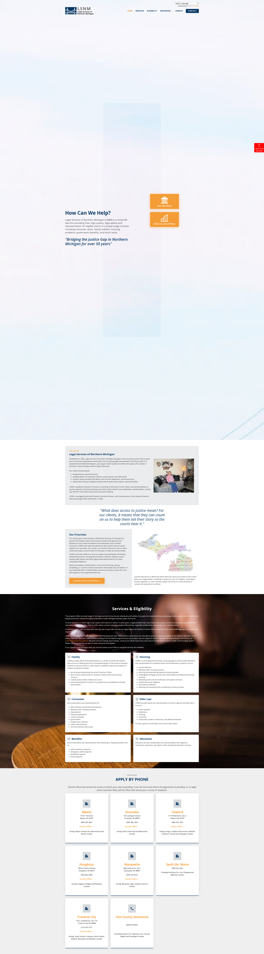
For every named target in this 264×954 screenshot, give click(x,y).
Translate (195, 6)
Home (129, 11)
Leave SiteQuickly (259, 149)
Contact (192, 11)
